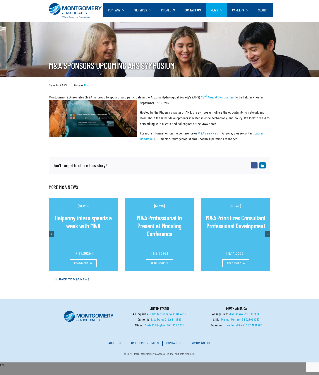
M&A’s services (208, 133)
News (87, 85)
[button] (159, 365)
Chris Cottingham (155, 325)
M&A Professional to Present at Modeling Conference (159, 226)
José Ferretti (232, 325)
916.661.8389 (173, 319)
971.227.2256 (175, 325)
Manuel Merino (230, 319)
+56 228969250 (250, 319)
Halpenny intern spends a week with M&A (83, 222)
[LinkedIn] (262, 165)
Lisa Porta (157, 319)
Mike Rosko (236, 314)
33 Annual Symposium (217, 97)
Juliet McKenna (159, 314)
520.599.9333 (251, 314)
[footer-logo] (88, 312)
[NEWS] (83, 206)
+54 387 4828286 (251, 325)
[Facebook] (254, 165)
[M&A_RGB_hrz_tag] (75, 4)
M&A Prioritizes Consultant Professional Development (236, 222)
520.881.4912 (177, 314)
